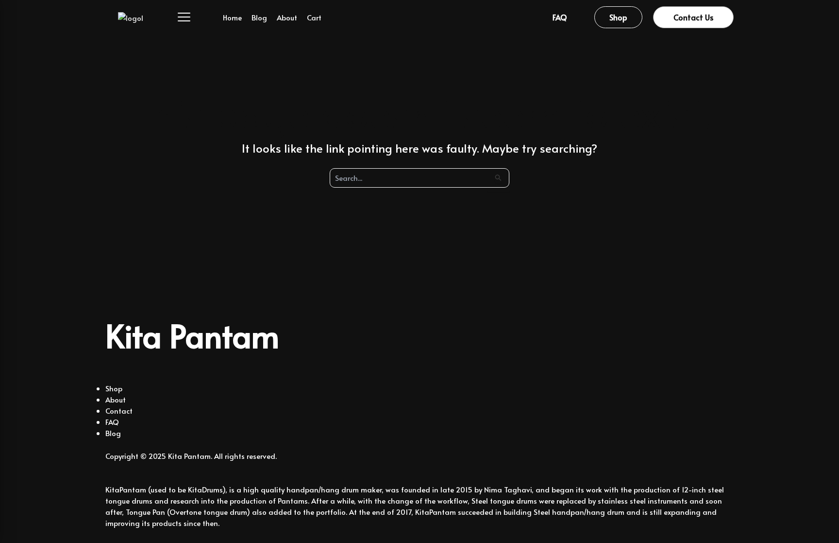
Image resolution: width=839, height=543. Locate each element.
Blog (259, 17)
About (287, 17)
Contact (119, 410)
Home (232, 17)
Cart (314, 17)
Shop (113, 388)
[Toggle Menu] (178, 17)
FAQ (112, 422)
